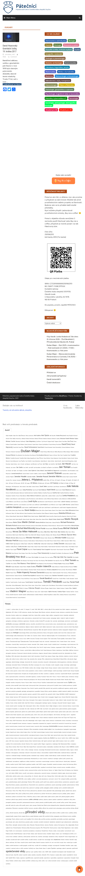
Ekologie (57, 45)
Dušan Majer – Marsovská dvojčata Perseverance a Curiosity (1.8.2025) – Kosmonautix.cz (61, 356)
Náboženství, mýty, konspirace (58, 80)
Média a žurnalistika (66, 72)
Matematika (50, 72)
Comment (13, 57)
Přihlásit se (51, 372)
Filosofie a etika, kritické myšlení (59, 49)
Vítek (4, 57)
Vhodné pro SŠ (51, 110)
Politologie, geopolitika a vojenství (59, 89)
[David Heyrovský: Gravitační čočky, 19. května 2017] (11, 37)
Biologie (72, 41)
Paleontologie (51, 85)
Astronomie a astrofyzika (56, 41)
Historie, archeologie (54, 63)
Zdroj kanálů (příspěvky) (56, 376)
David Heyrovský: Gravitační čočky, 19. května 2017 (10, 48)
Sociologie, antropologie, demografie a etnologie (61, 104)
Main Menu (10, 18)
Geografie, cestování (54, 54)
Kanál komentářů (54, 379)
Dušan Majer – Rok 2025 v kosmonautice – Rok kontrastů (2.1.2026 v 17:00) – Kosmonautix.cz (63, 347)
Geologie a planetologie (55, 58)
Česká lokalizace (53, 382)
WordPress (63, 396)
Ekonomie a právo (71, 45)
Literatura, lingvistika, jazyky (57, 67)
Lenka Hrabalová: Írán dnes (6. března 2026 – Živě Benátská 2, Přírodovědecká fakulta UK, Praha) (62, 339)
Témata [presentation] (8, 604)
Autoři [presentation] (7, 430)
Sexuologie (73, 98)
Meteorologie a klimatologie (67, 76)
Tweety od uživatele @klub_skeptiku (17, 410)
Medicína (49, 76)
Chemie (49, 45)
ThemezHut (49, 398)
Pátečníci (26, 6)
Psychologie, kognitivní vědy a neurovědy (62, 94)
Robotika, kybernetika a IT (56, 98)
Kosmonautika (70, 63)
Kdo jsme (64, 350)
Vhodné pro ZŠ (66, 110)
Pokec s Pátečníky (66, 85)
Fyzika (77, 49)
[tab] (7, 430)
